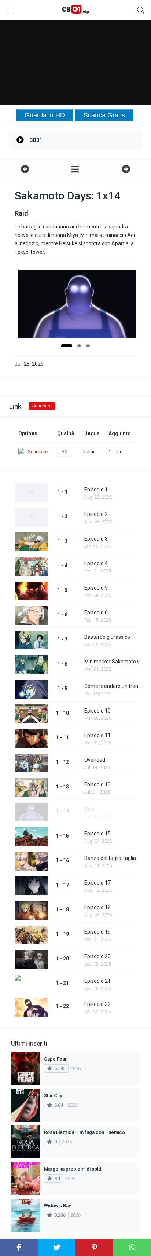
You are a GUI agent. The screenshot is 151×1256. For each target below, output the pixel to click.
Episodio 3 (96, 539)
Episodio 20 (97, 956)
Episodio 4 (96, 563)
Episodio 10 (97, 711)
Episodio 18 (97, 907)
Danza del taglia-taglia (110, 858)
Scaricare (42, 406)
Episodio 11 (97, 735)
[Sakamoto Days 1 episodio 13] (25, 169)
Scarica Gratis (104, 115)
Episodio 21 (97, 981)
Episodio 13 (97, 784)
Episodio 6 (96, 612)
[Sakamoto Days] (75, 169)
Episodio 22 (97, 1004)
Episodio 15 (97, 833)
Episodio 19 (97, 932)
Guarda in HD (45, 115)
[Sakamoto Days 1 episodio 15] (126, 169)
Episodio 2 (96, 514)
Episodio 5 (96, 588)
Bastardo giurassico (107, 637)
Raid (89, 809)
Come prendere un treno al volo (114, 686)
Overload (94, 760)
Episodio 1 (96, 489)
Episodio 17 (97, 883)
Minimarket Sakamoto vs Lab (114, 661)
